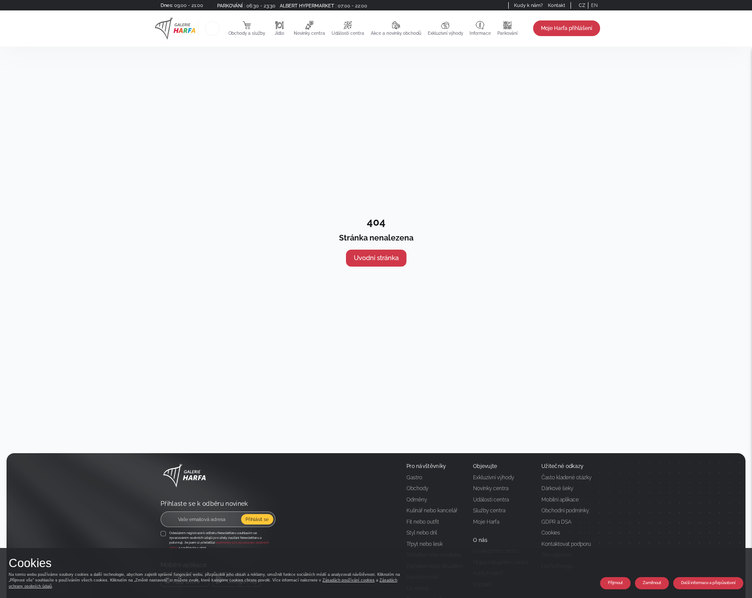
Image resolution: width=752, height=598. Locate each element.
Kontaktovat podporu (566, 544)
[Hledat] (212, 28)
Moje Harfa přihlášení (566, 28)
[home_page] (175, 28)
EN (594, 5)
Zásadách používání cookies (348, 580)
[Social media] (492, 5)
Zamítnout (652, 583)
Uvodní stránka (376, 258)
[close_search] (221, 28)
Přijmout (615, 583)
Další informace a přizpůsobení (708, 583)
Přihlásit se (257, 519)
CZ (582, 5)
